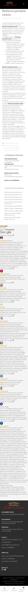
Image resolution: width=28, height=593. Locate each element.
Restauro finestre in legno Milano (13, 211)
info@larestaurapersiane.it (15, 176)
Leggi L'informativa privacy (9, 578)
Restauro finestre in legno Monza (13, 208)
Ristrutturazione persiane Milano (13, 206)
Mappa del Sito (14, 579)
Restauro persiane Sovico (11, 150)
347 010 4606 (7, 531)
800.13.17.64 (7, 175)
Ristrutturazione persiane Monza (13, 199)
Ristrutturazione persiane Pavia (13, 194)
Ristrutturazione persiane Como (13, 192)
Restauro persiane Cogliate (11, 148)
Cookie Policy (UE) (20, 578)
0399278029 (7, 542)
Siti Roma (21, 583)
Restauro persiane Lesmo (11, 143)
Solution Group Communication (11, 583)
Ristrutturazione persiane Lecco (13, 197)
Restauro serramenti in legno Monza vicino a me (12, 214)
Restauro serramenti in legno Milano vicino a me (12, 218)
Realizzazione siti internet (19, 581)
